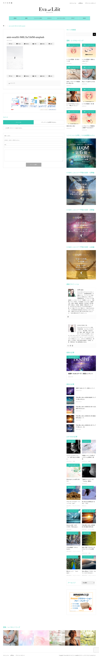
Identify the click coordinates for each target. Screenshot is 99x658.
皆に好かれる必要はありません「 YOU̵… (88, 502)
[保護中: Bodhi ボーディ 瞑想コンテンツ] (70, 391)
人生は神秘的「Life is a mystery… (72, 548)
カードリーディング (88, 487)
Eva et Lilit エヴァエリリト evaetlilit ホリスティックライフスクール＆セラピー (80, 655)
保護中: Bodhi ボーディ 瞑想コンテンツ (80, 373)
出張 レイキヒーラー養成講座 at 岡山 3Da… (73, 82)
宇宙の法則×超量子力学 (73, 357)
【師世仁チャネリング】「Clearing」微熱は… (88, 480)
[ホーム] (3, 25)
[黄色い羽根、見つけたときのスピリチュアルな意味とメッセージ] (89, 538)
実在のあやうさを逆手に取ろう (73, 480)
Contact (12, 3)
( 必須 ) (7, 135)
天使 (74, 461)
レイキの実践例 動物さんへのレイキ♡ (88, 60)
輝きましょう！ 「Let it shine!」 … (72, 572)
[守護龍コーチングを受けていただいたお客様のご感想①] (89, 447)
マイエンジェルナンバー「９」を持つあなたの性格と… (73, 457)
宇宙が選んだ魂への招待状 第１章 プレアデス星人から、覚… (86, 426)
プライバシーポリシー (90, 3)
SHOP (84, 18)
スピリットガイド (76, 551)
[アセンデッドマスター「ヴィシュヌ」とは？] (73, 493)
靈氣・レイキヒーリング (73, 45)
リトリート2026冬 (38, 19)
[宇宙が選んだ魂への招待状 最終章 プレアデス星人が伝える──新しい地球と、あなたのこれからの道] (70, 400)
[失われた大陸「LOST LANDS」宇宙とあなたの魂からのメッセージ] (73, 516)
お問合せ (80, 3)
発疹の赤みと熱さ (71, 126)
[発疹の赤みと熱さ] (73, 117)
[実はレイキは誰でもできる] (89, 73)
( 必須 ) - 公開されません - (12, 140)
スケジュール (73, 3)
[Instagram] (68, 317)
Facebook (6, 3)
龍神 (89, 461)
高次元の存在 (71, 441)
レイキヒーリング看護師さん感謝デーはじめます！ (88, 126)
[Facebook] (70, 346)
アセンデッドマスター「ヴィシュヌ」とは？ (73, 502)
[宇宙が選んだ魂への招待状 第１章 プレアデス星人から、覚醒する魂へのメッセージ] (70, 428)
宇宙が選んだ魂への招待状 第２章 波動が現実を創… (88, 526)
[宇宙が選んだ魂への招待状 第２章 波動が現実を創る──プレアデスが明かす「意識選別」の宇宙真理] (70, 419)
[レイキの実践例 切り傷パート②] (73, 50)
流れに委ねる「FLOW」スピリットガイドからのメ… (89, 572)
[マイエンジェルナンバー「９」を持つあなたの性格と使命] (73, 447)
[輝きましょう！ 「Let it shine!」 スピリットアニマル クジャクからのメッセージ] (73, 562)
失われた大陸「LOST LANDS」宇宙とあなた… (73, 526)
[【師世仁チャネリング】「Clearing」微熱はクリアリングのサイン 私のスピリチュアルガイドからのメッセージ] (89, 470)
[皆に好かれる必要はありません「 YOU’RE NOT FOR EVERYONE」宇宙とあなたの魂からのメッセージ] (89, 493)
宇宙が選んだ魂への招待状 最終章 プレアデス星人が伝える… (86, 398)
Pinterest (10, 3)
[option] (11, 638)
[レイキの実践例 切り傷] (89, 95)
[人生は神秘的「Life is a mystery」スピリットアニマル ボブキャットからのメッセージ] (73, 538)
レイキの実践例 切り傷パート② (73, 60)
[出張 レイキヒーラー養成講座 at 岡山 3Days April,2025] (73, 73)
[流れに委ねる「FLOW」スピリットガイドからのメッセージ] (89, 562)
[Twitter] (68, 346)
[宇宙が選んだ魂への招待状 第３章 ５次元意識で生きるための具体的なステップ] (70, 410)
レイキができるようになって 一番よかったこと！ (73, 104)
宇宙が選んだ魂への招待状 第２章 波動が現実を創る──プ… (86, 416)
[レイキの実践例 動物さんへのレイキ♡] (89, 50)
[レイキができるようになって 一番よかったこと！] (73, 95)
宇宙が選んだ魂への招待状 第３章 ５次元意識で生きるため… (86, 407)
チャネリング (86, 441)
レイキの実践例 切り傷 (88, 103)
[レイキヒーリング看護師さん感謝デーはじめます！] (89, 117)
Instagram (8, 3)
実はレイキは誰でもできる (88, 81)
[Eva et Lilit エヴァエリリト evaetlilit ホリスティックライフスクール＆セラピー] (49, 10)
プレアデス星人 (91, 529)
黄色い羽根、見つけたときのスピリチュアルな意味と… (88, 549)
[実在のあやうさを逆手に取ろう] (73, 470)
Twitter (4, 3)
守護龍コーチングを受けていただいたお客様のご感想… (88, 457)
